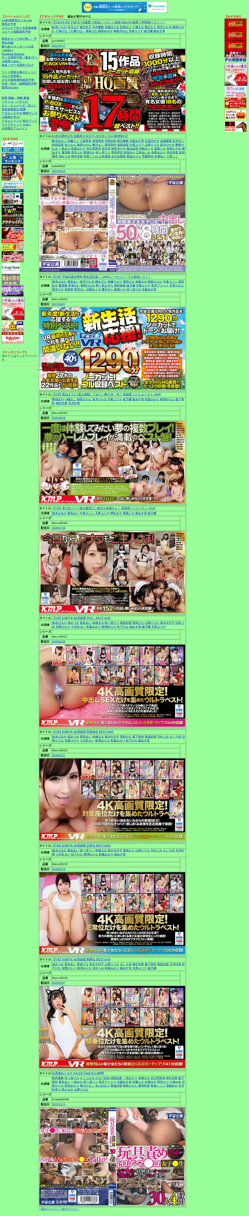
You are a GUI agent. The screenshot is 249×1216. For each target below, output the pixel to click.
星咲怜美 (144, 1085)
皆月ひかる (164, 27)
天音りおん (177, 285)
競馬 (4, 97)
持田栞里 (58, 144)
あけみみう (102, 1085)
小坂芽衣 (86, 141)
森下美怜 (138, 736)
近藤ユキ (138, 1081)
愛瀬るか (89, 152)
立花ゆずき (152, 141)
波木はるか (59, 281)
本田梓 (69, 289)
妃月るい (178, 141)
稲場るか (126, 27)
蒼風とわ (160, 148)
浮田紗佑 (110, 141)
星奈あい (73, 281)
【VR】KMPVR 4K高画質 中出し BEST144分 (81, 618)
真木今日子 (167, 622)
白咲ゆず (150, 1081)
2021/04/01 (58, 304)
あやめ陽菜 (118, 156)
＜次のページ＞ (69, 1209)
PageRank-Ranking (13, 54)
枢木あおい (59, 141)
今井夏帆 (98, 27)
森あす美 (159, 31)
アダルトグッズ (12, 120)
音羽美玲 (110, 144)
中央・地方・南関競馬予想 (19, 83)
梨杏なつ (163, 1081)
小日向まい (78, 626)
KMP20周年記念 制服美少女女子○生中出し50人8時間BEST (90, 136)
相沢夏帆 (123, 141)
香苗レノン (158, 1085)
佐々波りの (134, 289)
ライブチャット (12, 124)
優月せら (107, 289)
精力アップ (30, 120)
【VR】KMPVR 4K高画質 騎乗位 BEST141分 (81, 959)
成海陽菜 (166, 141)
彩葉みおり (78, 148)
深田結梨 (123, 144)
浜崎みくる (146, 148)
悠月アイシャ (160, 285)
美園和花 (147, 156)
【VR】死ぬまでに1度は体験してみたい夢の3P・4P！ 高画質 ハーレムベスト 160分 (106, 394)
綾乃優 (148, 31)
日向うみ (163, 736)
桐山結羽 (132, 148)
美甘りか (77, 152)
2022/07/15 (58, 45)
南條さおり (115, 281)
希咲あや (58, 399)
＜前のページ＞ (48, 1209)
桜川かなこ (87, 1085)
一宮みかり (130, 1078)
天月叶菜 (74, 403)
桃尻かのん (84, 144)
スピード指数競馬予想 (16, 31)
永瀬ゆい (160, 156)
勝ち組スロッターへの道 (18, 46)
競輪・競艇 (15, 97)
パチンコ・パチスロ (15, 101)
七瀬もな (138, 27)
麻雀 (26, 97)
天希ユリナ (136, 31)
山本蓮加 (104, 156)
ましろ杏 (175, 736)
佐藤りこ (73, 141)
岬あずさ (101, 281)
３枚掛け (7, 50)
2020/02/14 (58, 869)
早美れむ (74, 285)
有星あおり (158, 152)
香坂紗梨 (126, 622)
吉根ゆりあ (112, 27)
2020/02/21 (58, 755)
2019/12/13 (58, 1104)
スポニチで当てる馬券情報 (19, 27)
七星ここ (172, 156)
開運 (23, 109)
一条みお (64, 148)
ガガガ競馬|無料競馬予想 (18, 79)
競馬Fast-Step (10, 87)
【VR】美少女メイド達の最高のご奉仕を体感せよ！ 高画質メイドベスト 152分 (103, 508)
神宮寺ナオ (118, 148)
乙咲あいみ (143, 152)
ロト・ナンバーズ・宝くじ (19, 105)
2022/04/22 (58, 171)
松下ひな (123, 626)
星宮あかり (72, 1085)
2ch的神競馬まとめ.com (17, 20)
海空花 (106, 148)
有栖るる (141, 281)
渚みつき (64, 156)
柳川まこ (98, 144)
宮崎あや (172, 1085)
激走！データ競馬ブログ (18, 65)
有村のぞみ (174, 148)
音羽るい (80, 289)
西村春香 (120, 285)
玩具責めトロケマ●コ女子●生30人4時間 (78, 1073)
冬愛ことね (90, 156)
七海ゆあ (175, 1081)
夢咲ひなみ (88, 285)
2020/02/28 (58, 641)
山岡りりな (152, 144)
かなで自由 (102, 1078)
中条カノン (170, 281)
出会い (27, 124)
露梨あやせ (105, 31)
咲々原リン (103, 152)
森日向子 (86, 27)
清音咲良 (98, 141)
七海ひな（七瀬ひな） (70, 31)
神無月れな (120, 31)
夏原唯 (66, 152)
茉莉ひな (91, 31)
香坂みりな (134, 156)
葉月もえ (150, 27)
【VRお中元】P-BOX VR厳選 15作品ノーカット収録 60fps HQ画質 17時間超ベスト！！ (109, 22)
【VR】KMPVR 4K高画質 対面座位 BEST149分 (83, 731)
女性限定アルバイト (15, 128)
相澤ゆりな (167, 399)
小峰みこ (70, 399)
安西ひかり (63, 626)
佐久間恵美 (93, 148)
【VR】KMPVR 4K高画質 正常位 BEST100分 (81, 845)
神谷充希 (77, 156)
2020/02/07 (58, 982)
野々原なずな (104, 285)
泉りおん (70, 144)
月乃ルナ (73, 27)
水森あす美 (136, 141)
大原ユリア (136, 144)
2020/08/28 (58, 417)
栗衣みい (73, 513)
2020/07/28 (58, 527)
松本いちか (59, 27)
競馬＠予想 (9, 24)
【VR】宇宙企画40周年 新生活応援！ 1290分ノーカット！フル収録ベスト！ (101, 276)
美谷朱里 (172, 152)
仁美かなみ (66, 1089)
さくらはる (87, 1078)
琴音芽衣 (117, 152)
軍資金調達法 (10, 109)
